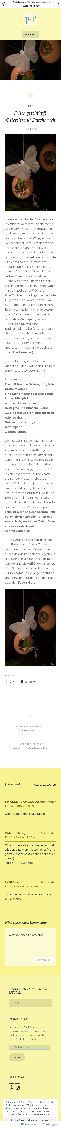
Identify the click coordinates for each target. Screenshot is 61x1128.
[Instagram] (17, 1087)
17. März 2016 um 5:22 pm (21, 837)
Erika (10, 882)
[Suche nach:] (30, 1003)
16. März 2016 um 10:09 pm (22, 806)
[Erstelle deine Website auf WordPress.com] (30, 4)
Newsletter (18, 1019)
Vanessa (12, 833)
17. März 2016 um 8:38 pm (21, 886)
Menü (32, 34)
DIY (30, 106)
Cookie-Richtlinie (41, 1114)
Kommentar (43, 959)
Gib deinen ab (45, 784)
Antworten (49, 801)
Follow (17, 1057)
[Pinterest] (11, 1087)
